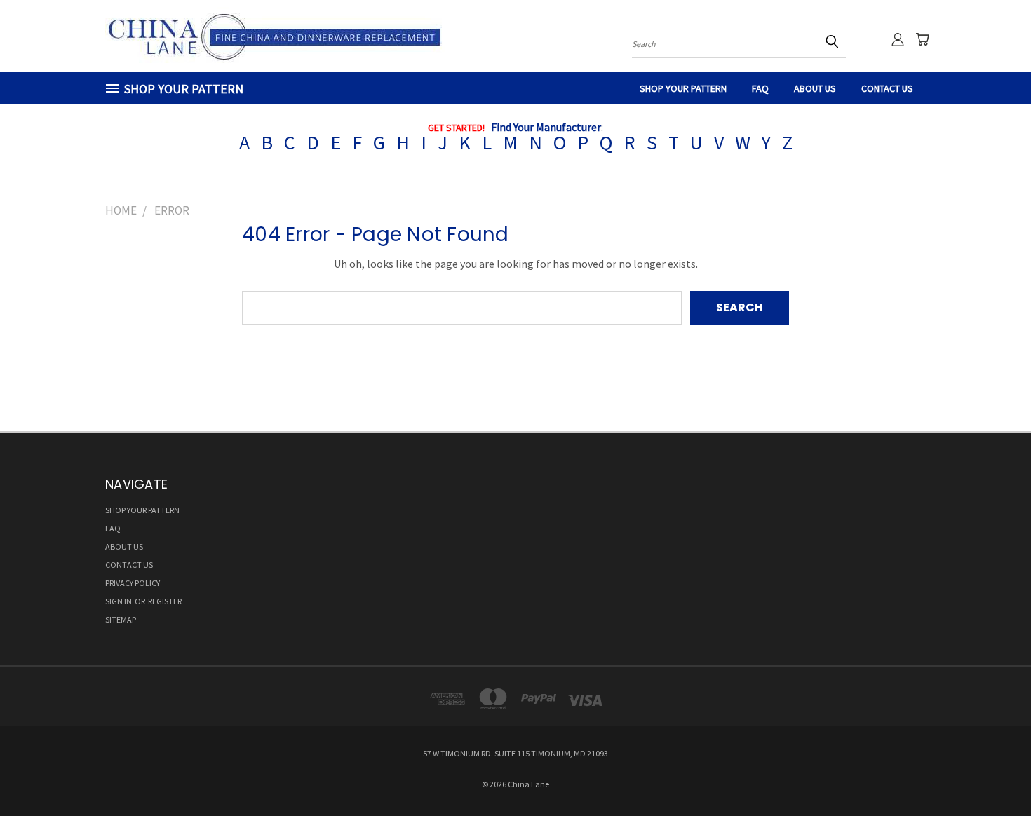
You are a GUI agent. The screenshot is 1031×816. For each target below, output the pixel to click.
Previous (991, 771)
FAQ (760, 88)
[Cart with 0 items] (922, 39)
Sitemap (120, 619)
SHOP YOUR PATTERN (683, 88)
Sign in (119, 601)
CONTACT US (887, 88)
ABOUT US (815, 88)
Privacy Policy (132, 583)
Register (165, 601)
